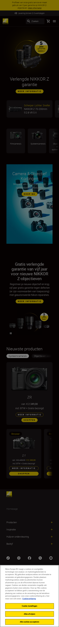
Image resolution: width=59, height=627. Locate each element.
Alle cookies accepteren (29, 622)
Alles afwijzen (29, 614)
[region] (29, 596)
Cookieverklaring (29, 598)
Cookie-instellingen (29, 606)
